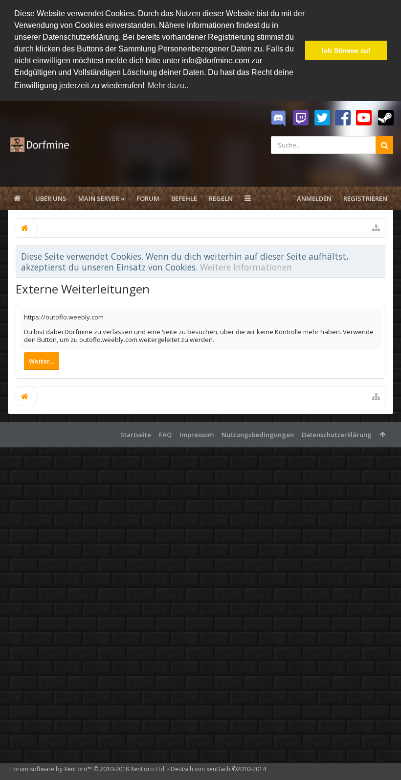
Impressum (196, 434)
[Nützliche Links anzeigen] (376, 228)
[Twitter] (322, 118)
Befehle (184, 198)
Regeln (221, 198)
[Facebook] (343, 118)
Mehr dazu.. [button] (168, 85)
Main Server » (101, 198)
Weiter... (41, 361)
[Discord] (278, 118)
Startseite (135, 434)
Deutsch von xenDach (218, 769)
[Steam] (386, 118)
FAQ (165, 434)
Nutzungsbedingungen (258, 434)
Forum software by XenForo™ (88, 769)
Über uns (51, 198)
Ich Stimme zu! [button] (346, 50)
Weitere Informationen (246, 267)
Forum (147, 198)
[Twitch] (300, 118)
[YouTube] (364, 118)
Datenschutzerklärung (337, 434)
